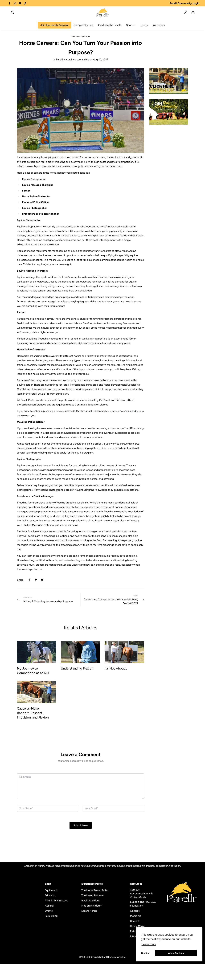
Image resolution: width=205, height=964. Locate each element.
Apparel (49, 905)
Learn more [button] (149, 944)
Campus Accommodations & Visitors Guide (141, 893)
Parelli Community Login (184, 3)
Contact (134, 910)
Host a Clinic (137, 926)
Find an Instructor (91, 905)
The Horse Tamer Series (94, 890)
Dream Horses (89, 910)
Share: (20, 579)
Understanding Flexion (77, 668)
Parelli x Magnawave (56, 900)
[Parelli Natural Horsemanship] (102, 12)
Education (50, 895)
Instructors (159, 25)
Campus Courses (83, 25)
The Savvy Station (80, 36)
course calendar (129, 411)
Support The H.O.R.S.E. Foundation (143, 903)
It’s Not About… (116, 668)
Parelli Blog (51, 915)
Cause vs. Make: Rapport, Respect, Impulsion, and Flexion (33, 713)
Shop (129, 25)
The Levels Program (92, 895)
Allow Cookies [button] (176, 953)
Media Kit (135, 915)
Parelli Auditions (90, 900)
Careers (134, 921)
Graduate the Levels (109, 25)
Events (144, 25)
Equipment (51, 890)
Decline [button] (145, 953)
